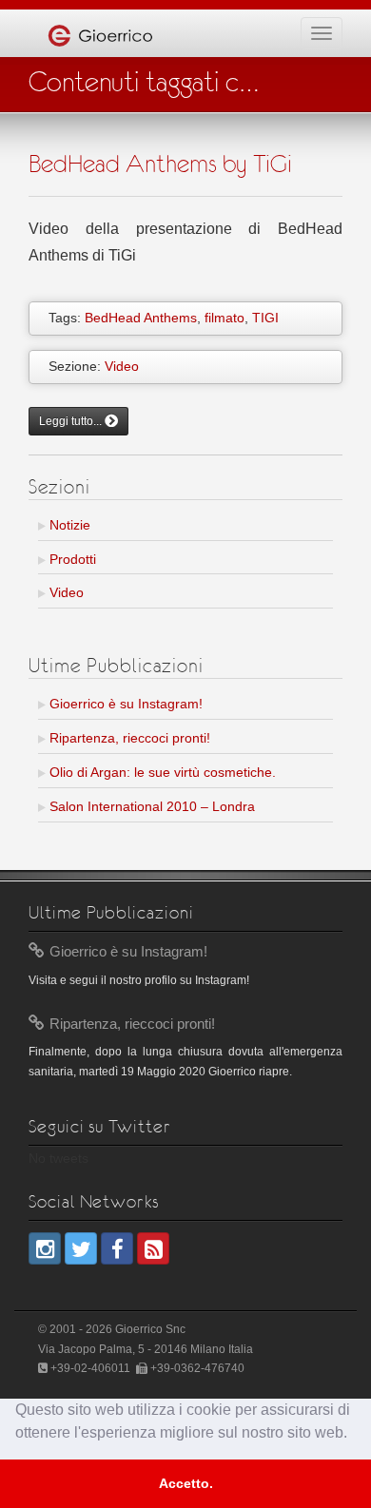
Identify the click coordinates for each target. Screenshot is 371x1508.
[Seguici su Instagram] (45, 1248)
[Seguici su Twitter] (81, 1248)
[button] (354, 1435)
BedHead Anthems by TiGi (160, 163)
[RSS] (153, 1248)
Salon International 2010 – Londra (150, 806)
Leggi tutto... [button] (72, 421)
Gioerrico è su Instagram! (124, 703)
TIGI (265, 317)
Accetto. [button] (186, 1483)
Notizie (68, 524)
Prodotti (71, 559)
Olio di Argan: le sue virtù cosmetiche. (161, 772)
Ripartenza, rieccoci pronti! (128, 737)
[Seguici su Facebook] (117, 1248)
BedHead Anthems (141, 317)
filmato (224, 317)
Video (122, 366)
